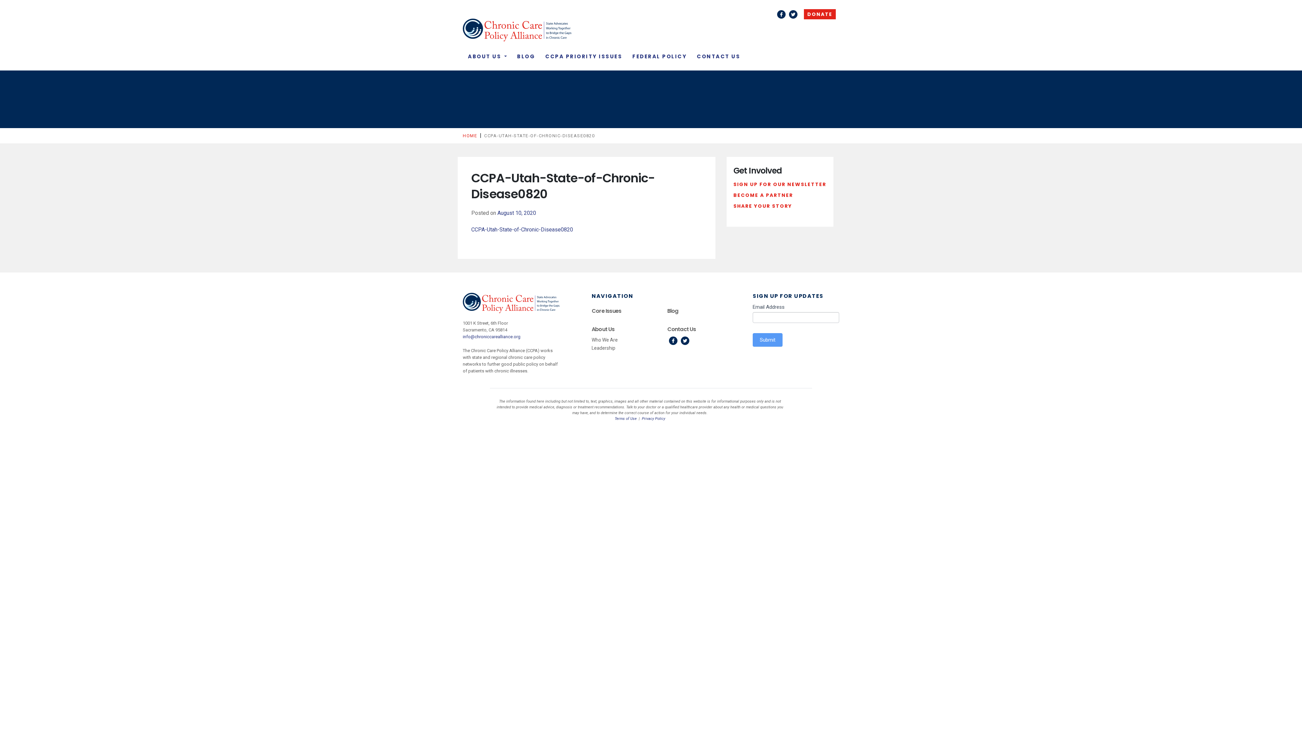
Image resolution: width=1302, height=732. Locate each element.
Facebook (781, 14)
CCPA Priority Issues (583, 56)
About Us (485, 56)
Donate (819, 14)
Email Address (769, 307)
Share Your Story (762, 206)
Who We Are (605, 340)
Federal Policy (659, 56)
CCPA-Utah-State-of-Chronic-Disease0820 (522, 229)
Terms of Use (626, 418)
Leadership (603, 348)
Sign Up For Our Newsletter (779, 184)
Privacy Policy (653, 418)
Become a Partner (763, 195)
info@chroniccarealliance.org (491, 336)
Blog (526, 56)
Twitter (793, 14)
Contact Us (718, 56)
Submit (767, 340)
